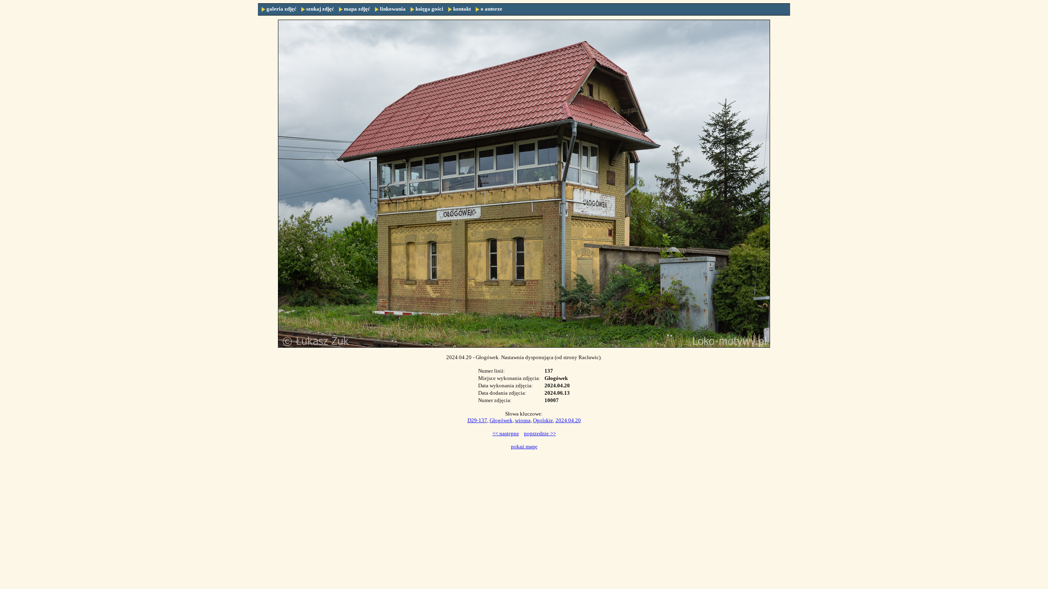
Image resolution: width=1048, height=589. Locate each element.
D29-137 (477, 420)
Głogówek (501, 420)
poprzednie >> (540, 433)
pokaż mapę (524, 446)
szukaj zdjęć (320, 9)
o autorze (491, 9)
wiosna (523, 420)
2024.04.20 (568, 420)
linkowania (393, 9)
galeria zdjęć (281, 9)
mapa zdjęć (357, 9)
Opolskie (543, 420)
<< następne (505, 433)
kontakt (462, 9)
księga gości (429, 9)
